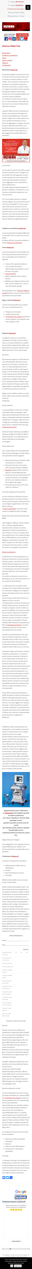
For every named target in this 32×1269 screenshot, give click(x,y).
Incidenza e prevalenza (9, 55)
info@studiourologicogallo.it (17, 9)
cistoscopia (9, 813)
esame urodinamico (10, 509)
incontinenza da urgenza (12, 1098)
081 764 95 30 (19, 2)
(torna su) (14, 70)
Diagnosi (5, 63)
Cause (4, 58)
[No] (30, 1263)
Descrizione (6, 53)
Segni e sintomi (7, 60)
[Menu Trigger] (28, 7)
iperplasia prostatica (15, 625)
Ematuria (8, 470)
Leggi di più (18, 1266)
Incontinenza (10, 317)
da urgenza (18, 317)
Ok (11, 1266)
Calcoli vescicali (10, 274)
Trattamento (6, 65)
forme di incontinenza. (14, 243)
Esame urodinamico (9, 552)
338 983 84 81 (19, 5)
